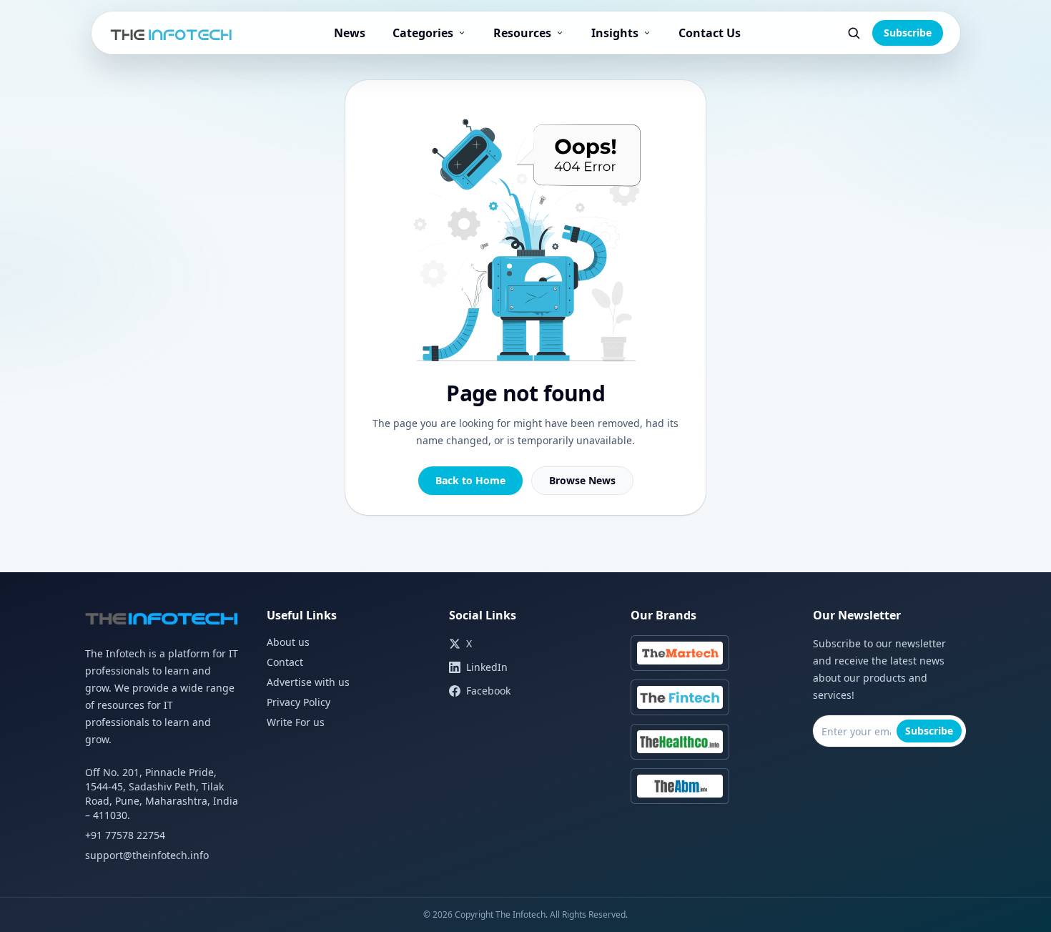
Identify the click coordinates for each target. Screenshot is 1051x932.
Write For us (296, 722)
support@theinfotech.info (147, 855)
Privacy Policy (298, 702)
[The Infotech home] (172, 32)
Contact (285, 662)
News (349, 33)
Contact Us (710, 33)
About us (288, 642)
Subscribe (908, 32)
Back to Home (470, 480)
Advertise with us (308, 682)
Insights (614, 33)
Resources (522, 33)
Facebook (488, 690)
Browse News (582, 480)
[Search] (854, 33)
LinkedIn (487, 667)
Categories (423, 33)
